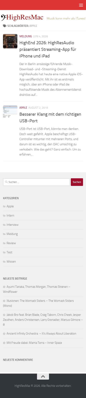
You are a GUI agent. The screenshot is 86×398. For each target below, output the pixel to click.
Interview (12, 225)
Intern (10, 215)
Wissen (11, 261)
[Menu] (81, 5)
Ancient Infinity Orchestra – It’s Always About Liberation (41, 333)
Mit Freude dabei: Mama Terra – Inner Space (34, 343)
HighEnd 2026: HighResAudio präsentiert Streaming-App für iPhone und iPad (47, 49)
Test (9, 252)
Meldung (25, 36)
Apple (23, 107)
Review (11, 243)
